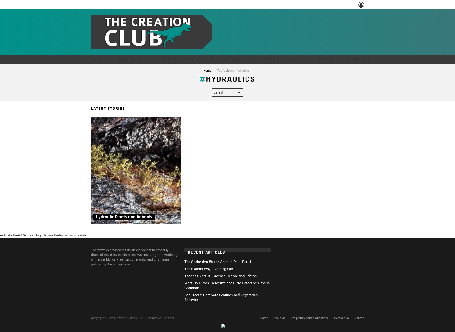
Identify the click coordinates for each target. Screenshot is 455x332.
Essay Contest (355, 59)
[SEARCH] (381, 59)
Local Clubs (232, 59)
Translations (163, 59)
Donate (359, 318)
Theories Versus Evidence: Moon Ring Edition (220, 276)
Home (98, 59)
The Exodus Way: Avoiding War (208, 269)
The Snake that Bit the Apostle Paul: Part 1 (217, 262)
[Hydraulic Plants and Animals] (136, 170)
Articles (117, 59)
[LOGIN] (361, 4)
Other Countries (266, 59)
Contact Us (341, 318)
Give (211, 59)
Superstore (300, 59)
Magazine (327, 59)
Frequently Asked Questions (310, 318)
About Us (191, 59)
